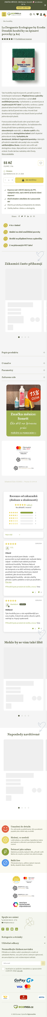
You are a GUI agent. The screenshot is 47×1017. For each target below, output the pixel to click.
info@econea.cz (9, 923)
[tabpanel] (23, 300)
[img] (10, 544)
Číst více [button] (8, 582)
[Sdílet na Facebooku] (19, 216)
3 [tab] (25, 337)
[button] (40, 163)
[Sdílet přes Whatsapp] (30, 216)
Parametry (7, 370)
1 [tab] (19, 337)
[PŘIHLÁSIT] (43, 963)
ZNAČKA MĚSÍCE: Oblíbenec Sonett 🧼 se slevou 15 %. (23, 5)
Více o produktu (8, 154)
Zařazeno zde (9, 377)
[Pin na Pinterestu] (25, 216)
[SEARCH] (34, 14)
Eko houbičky (7, 21)
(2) (22, 39)
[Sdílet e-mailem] (33, 216)
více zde (19, 971)
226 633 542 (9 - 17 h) (10, 920)
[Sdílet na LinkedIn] (27, 216)
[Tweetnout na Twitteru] (22, 216)
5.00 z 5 (29, 505)
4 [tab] (28, 337)
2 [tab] (22, 337)
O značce (6, 363)
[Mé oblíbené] (37, 14)
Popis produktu (10, 352)
